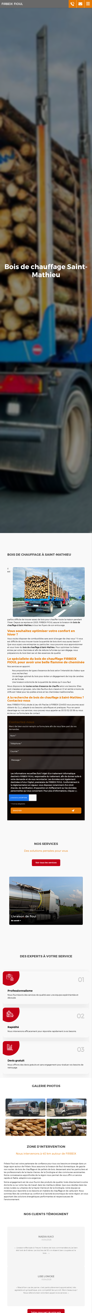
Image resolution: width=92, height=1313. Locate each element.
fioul (20, 707)
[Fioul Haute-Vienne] (66, 1108)
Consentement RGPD (46, 769)
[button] (88, 4)
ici (76, 791)
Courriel (46, 746)
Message (46, 754)
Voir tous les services (46, 862)
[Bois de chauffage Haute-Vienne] (25, 1127)
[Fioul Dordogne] (25, 1108)
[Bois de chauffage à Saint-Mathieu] (49, 592)
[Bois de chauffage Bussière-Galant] (66, 1127)
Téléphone (46, 738)
